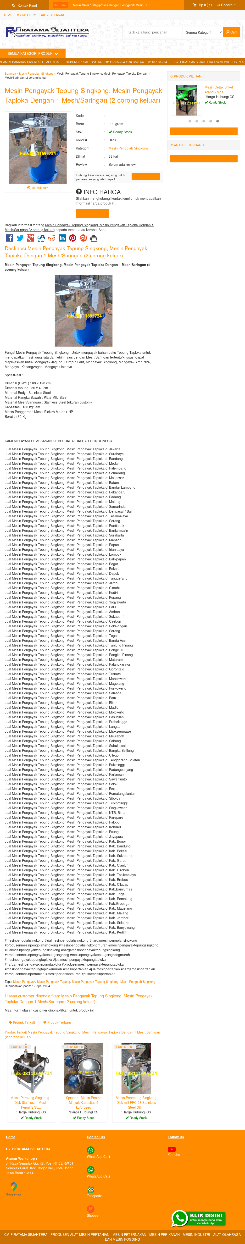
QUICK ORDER (147, 176)
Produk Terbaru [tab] (58, 1022)
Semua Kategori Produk (30, 53)
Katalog (24, 14)
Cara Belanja (51, 14)
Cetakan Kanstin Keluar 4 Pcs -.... (216, 89)
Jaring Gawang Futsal (88, 5)
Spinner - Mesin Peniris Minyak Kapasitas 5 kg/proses (83, 1102)
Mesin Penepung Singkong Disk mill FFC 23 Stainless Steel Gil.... (136, 1102)
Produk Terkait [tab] (23, 1022)
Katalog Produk (206, 131)
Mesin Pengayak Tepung (53, 981)
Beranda (10, 73)
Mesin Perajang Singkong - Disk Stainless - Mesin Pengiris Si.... (31, 1102)
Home (7, 14)
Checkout (227, 4)
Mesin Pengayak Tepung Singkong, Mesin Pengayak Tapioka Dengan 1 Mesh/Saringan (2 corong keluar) (83, 95)
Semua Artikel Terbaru (206, 158)
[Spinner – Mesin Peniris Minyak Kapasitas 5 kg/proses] (83, 1068)
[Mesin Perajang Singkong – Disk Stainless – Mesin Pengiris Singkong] (31, 1068)
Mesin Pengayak (24, 981)
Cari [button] (233, 32)
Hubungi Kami (94, 213)
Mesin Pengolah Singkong (36, 73)
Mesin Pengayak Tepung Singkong (95, 981)
